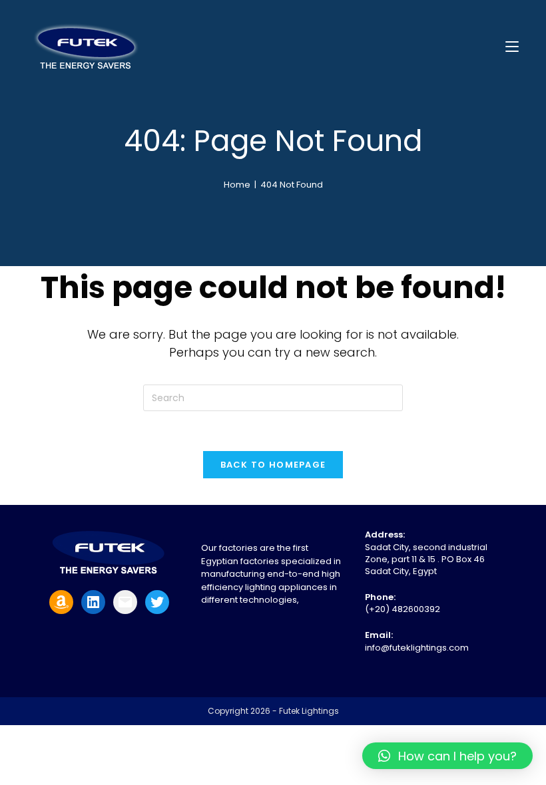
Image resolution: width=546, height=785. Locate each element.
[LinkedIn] (93, 602)
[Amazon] (61, 602)
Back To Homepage (273, 464)
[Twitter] (157, 602)
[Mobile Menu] (512, 46)
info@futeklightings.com (417, 647)
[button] (447, 755)
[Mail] (125, 602)
